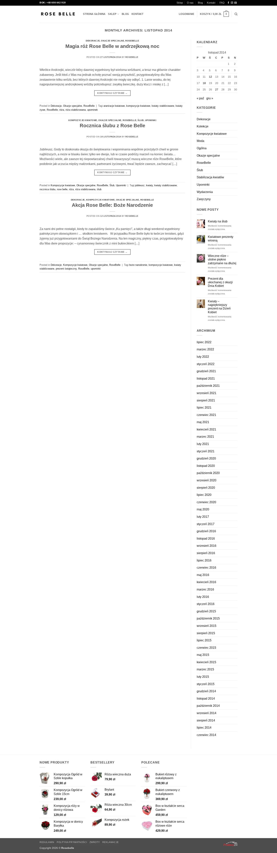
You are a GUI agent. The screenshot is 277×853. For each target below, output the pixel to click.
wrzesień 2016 (206, 545)
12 (210, 76)
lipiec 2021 (204, 407)
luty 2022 (203, 356)
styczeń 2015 (205, 684)
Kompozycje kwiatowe (82, 120)
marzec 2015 (205, 669)
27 (216, 89)
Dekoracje (93, 41)
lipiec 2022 (204, 342)
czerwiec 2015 (206, 647)
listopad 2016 (206, 538)
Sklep (180, 2)
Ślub (141, 120)
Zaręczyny (204, 199)
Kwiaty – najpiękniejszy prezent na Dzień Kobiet (219, 307)
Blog (200, 2)
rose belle (62, 189)
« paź (200, 98)
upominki (96, 268)
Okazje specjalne (112, 41)
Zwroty (95, 842)
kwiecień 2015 (206, 662)
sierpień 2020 (206, 487)
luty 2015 (203, 676)
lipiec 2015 (204, 640)
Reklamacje (110, 842)
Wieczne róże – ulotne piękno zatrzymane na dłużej (222, 259)
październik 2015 (208, 618)
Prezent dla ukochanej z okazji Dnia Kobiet (220, 282)
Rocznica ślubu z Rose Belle (112, 125)
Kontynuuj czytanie (112, 93)
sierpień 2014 (206, 720)
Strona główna (94, 14)
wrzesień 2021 (206, 393)
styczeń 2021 (205, 451)
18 (204, 83)
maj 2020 (203, 509)
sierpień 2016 (206, 553)
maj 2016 (203, 575)
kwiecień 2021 (206, 429)
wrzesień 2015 (206, 625)
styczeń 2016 (205, 604)
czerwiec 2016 (206, 567)
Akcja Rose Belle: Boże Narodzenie (112, 205)
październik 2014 (208, 705)
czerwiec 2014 (206, 735)
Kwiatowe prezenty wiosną (220, 238)
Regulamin (47, 842)
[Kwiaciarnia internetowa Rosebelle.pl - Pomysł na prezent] (58, 14)
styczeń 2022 (205, 364)
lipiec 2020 (204, 494)
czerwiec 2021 (206, 415)
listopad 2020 (206, 465)
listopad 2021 (206, 378)
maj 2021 (203, 422)
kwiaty (149, 185)
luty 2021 (203, 444)
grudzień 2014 (206, 691)
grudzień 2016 (206, 531)
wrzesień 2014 (206, 713)
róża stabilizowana (76, 109)
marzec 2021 (205, 436)
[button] (186, 14)
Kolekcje (202, 126)
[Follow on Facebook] (228, 3)
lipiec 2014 (204, 727)
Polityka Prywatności (72, 842)
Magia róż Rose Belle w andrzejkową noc (112, 46)
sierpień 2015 (206, 633)
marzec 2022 (205, 349)
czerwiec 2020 (206, 502)
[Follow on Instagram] (232, 3)
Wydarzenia (205, 192)
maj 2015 (203, 654)
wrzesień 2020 (206, 480)
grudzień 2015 (206, 611)
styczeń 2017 (205, 524)
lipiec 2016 (204, 560)
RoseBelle (132, 41)
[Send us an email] (235, 3)
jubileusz (140, 185)
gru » (209, 98)
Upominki (150, 120)
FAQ (222, 2)
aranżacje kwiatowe (114, 105)
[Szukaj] (236, 14)
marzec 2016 (205, 589)
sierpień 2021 (206, 400)
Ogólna (202, 148)
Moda (200, 140)
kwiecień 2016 (206, 582)
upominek (92, 109)
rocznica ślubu (47, 189)
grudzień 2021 (206, 371)
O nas (190, 2)
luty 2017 (203, 516)
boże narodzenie (138, 264)
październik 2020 (208, 473)
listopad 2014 (206, 698)
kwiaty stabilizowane (163, 105)
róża (61, 109)
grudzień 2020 (206, 458)
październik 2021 (208, 385)
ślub (99, 189)
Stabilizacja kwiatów (210, 177)
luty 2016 (203, 596)
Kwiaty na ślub (217, 221)
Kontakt (211, 2)
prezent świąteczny (66, 268)
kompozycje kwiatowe (138, 105)
